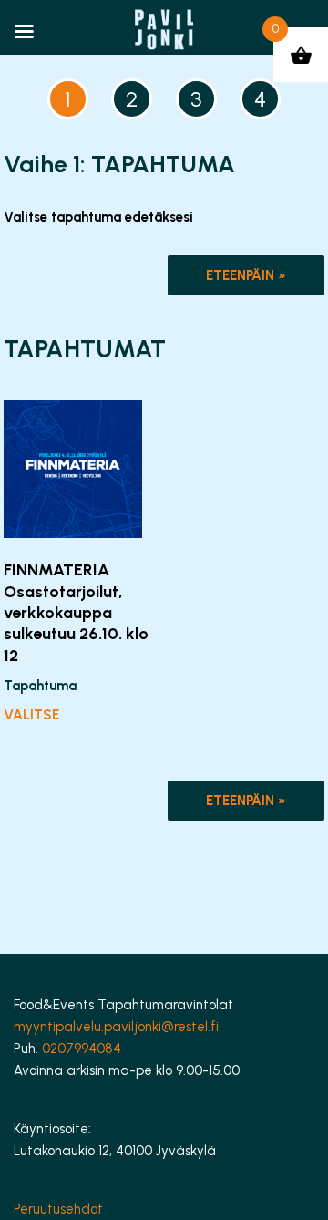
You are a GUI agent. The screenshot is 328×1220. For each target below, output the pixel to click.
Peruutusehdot (58, 1209)
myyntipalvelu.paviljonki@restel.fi (116, 1026)
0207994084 (81, 1048)
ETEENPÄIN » (246, 275)
